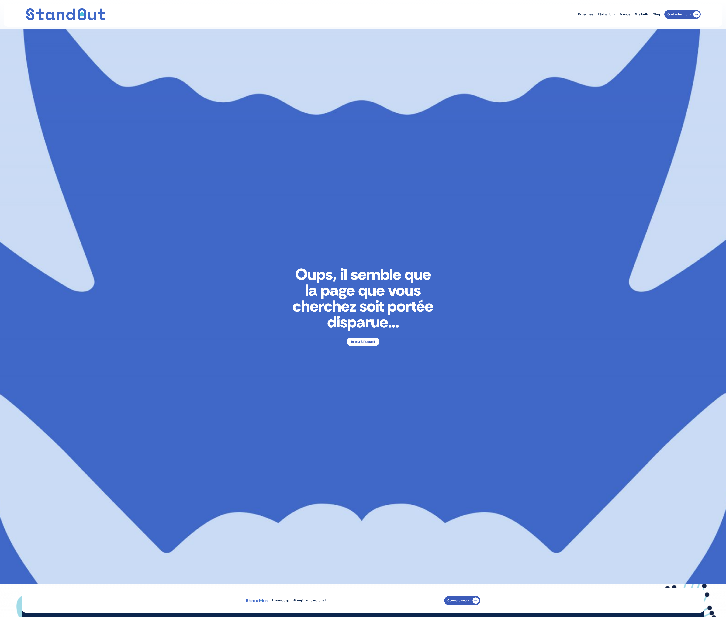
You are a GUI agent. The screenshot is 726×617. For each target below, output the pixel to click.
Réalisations (606, 14)
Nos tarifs (642, 14)
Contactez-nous (679, 14)
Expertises (585, 14)
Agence (624, 14)
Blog (656, 14)
